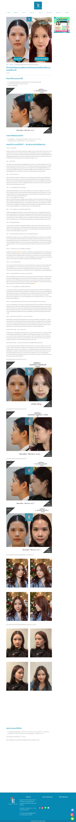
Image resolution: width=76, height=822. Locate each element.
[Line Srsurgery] (45, 808)
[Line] (72, 819)
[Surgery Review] (38, 5)
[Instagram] (72, 814)
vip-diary (8, 73)
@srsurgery (25, 815)
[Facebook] (72, 810)
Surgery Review (42, 821)
